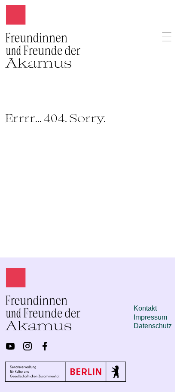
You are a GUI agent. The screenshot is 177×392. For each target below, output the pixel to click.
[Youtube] (10, 346)
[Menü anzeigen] (166, 36)
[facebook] (45, 346)
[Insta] (27, 346)
